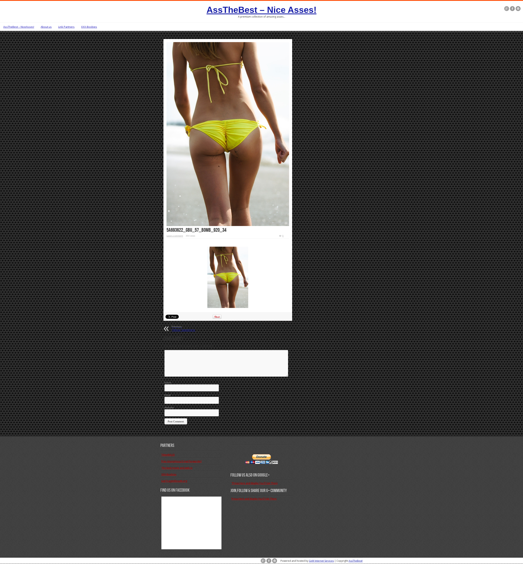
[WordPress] (518, 8)
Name (167, 382)
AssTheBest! (356, 561)
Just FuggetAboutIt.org (174, 481)
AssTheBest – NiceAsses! (18, 27)
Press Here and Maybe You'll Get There (254, 498)
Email (167, 395)
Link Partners (66, 27)
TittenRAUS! (168, 455)
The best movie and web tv (176, 468)
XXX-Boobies (89, 27)
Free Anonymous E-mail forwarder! (181, 461)
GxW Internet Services (321, 561)
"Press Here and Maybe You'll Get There (254, 483)
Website (169, 407)
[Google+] (506, 8)
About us (46, 27)
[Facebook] (512, 8)
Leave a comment (175, 235)
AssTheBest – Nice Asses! (261, 10)
